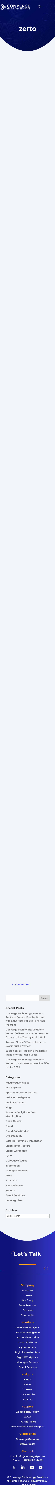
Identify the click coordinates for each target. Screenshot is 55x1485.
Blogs (9, 1107)
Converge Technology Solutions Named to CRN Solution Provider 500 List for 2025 (27, 1063)
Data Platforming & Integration (24, 1141)
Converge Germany (27, 1439)
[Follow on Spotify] (40, 1467)
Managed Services (17, 1170)
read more (21, 176)
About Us (27, 1290)
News (9, 1175)
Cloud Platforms (27, 1342)
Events (27, 1384)
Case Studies (13, 1121)
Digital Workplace (16, 1151)
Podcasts (11, 1180)
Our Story (27, 1300)
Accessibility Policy (27, 1412)
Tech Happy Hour (26, 318)
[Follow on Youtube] (32, 1467)
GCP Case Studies (16, 1160)
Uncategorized (14, 1200)
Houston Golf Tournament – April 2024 (24, 214)
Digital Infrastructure (18, 1146)
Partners (28, 1310)
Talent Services (27, 1367)
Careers (27, 1295)
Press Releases (14, 1185)
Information (13, 1165)
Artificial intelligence (18, 1097)
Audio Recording (15, 1102)
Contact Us (27, 1315)
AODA (27, 1416)
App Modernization (27, 1337)
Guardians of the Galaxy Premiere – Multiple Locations (27, 770)
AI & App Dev (13, 1087)
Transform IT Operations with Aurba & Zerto (26, 526)
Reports (10, 1190)
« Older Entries (20, 984)
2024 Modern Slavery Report (27, 1426)
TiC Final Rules (27, 1421)
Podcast (28, 1399)
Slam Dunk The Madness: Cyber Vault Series (25, 94)
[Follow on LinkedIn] (22, 1467)
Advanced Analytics (17, 1082)
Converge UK (27, 1444)
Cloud (9, 1126)
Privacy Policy (39, 1481)
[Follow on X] (14, 1467)
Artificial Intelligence (27, 1332)
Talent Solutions (15, 1195)
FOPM (9, 1156)
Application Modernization (21, 1092)
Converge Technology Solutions (22, 106)
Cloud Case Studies (17, 1131)
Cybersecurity (14, 1136)
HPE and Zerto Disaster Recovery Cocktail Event (27, 893)
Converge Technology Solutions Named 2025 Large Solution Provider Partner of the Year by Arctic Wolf (27, 1033)
